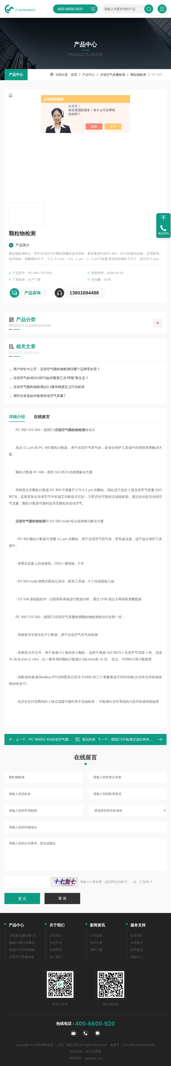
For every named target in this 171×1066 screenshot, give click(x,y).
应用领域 (136, 950)
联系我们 (136, 935)
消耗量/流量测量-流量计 (25, 935)
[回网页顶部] (163, 218)
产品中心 (16, 74)
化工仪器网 (93, 1051)
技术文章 (96, 942)
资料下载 (96, 950)
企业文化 (55, 942)
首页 (74, 74)
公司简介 (55, 935)
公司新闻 (96, 935)
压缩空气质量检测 (112, 74)
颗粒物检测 (138, 74)
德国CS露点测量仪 (22, 942)
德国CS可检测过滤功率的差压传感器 (138, 739)
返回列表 (89, 739)
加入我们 (55, 957)
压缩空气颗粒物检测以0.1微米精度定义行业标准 (49, 387)
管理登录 (75, 1058)
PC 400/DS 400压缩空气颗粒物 (52, 739)
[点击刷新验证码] (64, 881)
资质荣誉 (55, 950)
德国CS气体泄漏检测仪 (25, 950)
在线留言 (42, 417)
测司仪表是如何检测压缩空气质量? (39, 396)
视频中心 (136, 957)
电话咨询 (163, 233)
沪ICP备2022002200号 (139, 1045)
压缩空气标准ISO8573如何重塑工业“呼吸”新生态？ (51, 378)
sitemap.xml (93, 1058)
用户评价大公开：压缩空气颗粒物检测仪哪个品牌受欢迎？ (56, 369)
